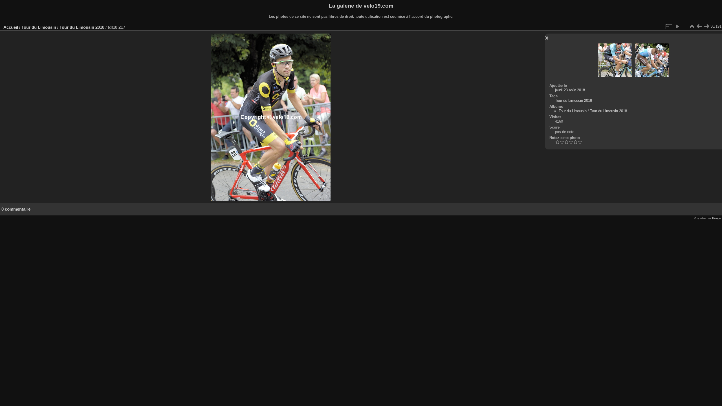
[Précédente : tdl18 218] (699, 26)
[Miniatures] (691, 26)
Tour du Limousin (38, 27)
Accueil (10, 27)
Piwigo (716, 218)
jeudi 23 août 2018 (570, 90)
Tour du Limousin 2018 (82, 27)
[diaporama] (677, 26)
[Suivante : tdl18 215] (706, 26)
